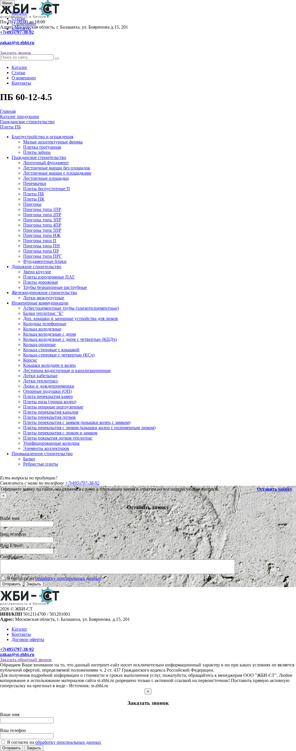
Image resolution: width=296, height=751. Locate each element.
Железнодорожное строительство (44, 292)
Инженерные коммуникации (40, 302)
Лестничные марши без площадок (56, 167)
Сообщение (11, 556)
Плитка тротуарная (42, 147)
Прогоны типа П (39, 240)
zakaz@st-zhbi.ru (17, 42)
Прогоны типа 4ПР (42, 225)
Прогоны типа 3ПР (42, 219)
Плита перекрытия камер (48, 396)
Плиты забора (37, 152)
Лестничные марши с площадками (57, 173)
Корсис (30, 360)
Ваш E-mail (11, 545)
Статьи (18, 18)
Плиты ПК (34, 199)
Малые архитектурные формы (53, 141)
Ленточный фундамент (46, 162)
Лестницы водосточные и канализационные (67, 370)
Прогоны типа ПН (41, 245)
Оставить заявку (274, 489)
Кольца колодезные (42, 328)
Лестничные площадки (46, 178)
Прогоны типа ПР (41, 251)
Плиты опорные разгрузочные (53, 406)
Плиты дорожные (40, 282)
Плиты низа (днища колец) (49, 401)
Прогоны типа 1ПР (42, 209)
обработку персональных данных (68, 578)
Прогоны (32, 204)
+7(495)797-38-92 (17, 32)
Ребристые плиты (40, 464)
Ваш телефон (13, 534)
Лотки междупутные (43, 297)
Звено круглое (37, 271)
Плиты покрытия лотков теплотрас (57, 438)
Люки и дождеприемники (48, 386)
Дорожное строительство (36, 266)
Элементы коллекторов (46, 448)
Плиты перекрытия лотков (49, 417)
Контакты (21, 28)
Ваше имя (9, 518)
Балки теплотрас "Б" (43, 313)
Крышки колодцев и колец (49, 365)
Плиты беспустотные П (46, 188)
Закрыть (34, 584)
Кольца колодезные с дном (49, 334)
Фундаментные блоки (44, 261)
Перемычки (34, 183)
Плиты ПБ (33, 193)
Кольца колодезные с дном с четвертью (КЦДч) (70, 339)
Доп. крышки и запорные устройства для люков (70, 318)
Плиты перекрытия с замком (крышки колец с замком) (76, 422)
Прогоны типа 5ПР (42, 230)
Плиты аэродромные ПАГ (49, 276)
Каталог (19, 13)
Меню (7, 3)
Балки (29, 458)
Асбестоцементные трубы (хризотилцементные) (71, 308)
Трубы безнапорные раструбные (55, 287)
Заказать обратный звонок (26, 659)
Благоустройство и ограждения (42, 136)
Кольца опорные (39, 344)
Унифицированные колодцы (51, 443)
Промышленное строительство (42, 453)
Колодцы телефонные (44, 323)
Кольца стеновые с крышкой (51, 349)
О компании (24, 23)
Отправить (11, 584)
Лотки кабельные (40, 375)
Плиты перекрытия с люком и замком (60, 432)
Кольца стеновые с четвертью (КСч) (59, 354)
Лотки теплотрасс (40, 380)
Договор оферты (28, 639)
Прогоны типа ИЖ (41, 235)
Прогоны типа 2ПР (42, 214)
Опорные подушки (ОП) (47, 391)
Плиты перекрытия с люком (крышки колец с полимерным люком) (89, 427)
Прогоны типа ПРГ (42, 256)
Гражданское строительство (39, 157)
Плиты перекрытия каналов (50, 412)
